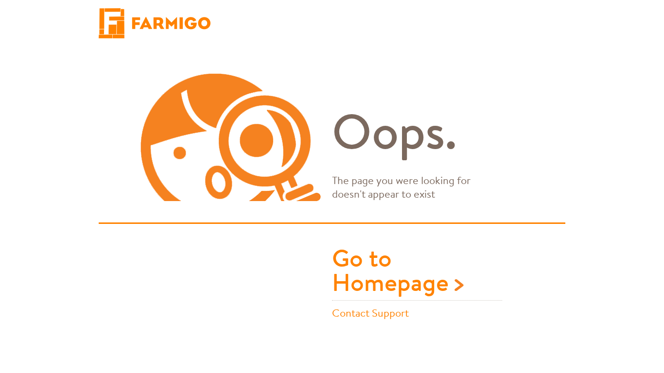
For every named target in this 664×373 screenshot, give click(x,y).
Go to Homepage (393, 272)
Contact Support (370, 312)
